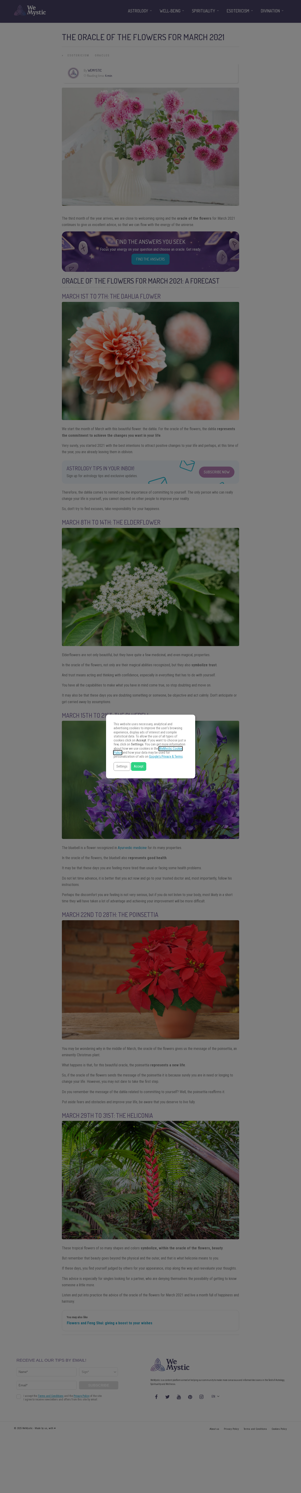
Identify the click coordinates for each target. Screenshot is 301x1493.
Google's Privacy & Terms (166, 757)
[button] (122, 766)
